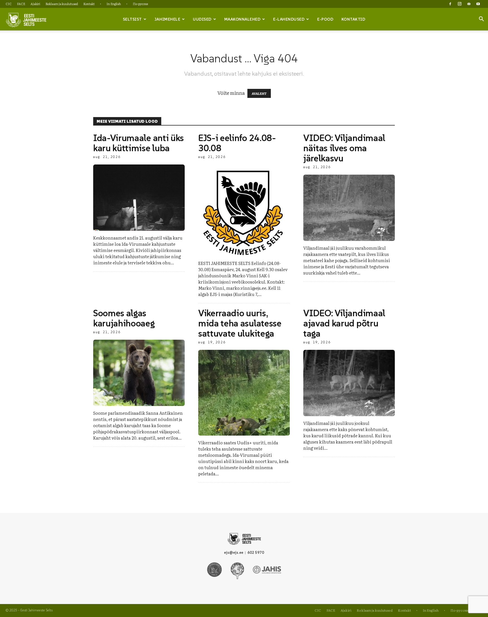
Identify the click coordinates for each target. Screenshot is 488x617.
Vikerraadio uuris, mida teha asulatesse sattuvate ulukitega (240, 323)
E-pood (325, 19)
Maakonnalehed (242, 19)
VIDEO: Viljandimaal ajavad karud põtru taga (344, 323)
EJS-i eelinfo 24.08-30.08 (237, 143)
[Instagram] (459, 4)
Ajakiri (35, 3)
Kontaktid (353, 19)
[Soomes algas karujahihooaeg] (139, 373)
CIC (9, 3)
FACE (21, 3)
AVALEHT (259, 93)
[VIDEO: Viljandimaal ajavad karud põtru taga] (349, 383)
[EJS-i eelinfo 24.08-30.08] (244, 210)
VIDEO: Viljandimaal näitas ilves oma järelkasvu (344, 148)
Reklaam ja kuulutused (61, 3)
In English (113, 3)
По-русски (140, 3)
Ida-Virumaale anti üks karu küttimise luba (138, 143)
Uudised (202, 19)
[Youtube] (478, 4)
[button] (481, 19)
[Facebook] (450, 4)
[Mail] (469, 4)
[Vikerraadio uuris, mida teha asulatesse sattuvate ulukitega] (244, 393)
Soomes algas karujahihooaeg (124, 318)
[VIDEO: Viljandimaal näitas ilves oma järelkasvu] (349, 208)
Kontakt (89, 3)
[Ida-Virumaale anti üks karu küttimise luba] (139, 197)
